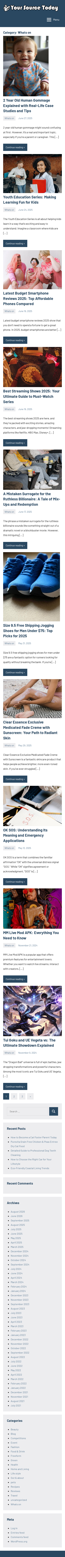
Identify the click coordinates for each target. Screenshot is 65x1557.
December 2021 (19, 1392)
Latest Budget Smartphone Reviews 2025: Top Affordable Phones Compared (28, 298)
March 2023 (17, 1326)
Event (14, 1442)
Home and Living (20, 1468)
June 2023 (16, 1317)
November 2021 (19, 1396)
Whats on (9, 118)
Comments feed (19, 1536)
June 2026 (16, 1215)
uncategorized (19, 1499)
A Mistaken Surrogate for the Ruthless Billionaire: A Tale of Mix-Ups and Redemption (31, 499)
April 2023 (16, 1321)
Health (14, 1464)
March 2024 (17, 1282)
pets (13, 1482)
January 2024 (18, 1290)
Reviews (15, 1490)
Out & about (17, 1477)
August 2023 (18, 1308)
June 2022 (17, 1365)
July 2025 (16, 1229)
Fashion (15, 1446)
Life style (16, 1473)
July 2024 (16, 1268)
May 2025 (16, 1237)
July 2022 (16, 1361)
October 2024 (18, 1260)
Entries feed (17, 1532)
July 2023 (16, 1312)
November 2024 (20, 1255)
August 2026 (18, 1211)
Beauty (14, 1429)
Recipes (15, 1486)
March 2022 (17, 1378)
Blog (13, 1433)
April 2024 (16, 1277)
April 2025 (16, 1242)
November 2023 (19, 1299)
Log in (14, 1528)
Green (14, 1460)
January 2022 (18, 1387)
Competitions (18, 1438)
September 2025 (20, 1220)
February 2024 (19, 1286)
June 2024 (17, 1273)
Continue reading (14, 147)
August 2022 (18, 1356)
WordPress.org (19, 1541)
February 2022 (19, 1383)
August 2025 (18, 1224)
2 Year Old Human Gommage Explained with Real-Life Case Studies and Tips (28, 105)
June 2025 (16, 1233)
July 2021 (16, 1405)
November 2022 (20, 1343)
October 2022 (18, 1348)
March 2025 (17, 1246)
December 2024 (19, 1251)
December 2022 (19, 1339)
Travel (14, 1495)
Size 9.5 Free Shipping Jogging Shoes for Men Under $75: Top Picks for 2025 (28, 630)
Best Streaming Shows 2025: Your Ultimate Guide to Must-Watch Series (31, 396)
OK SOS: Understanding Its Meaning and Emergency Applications (25, 835)
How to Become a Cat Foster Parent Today (34, 1137)
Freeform (16, 1455)
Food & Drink (18, 1451)
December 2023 (19, 1295)
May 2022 (16, 1370)
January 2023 (18, 1334)
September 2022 (20, 1352)
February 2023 (19, 1330)
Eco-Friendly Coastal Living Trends (30, 1168)
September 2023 (20, 1304)
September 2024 (20, 1264)
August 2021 (17, 1400)
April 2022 (16, 1374)
